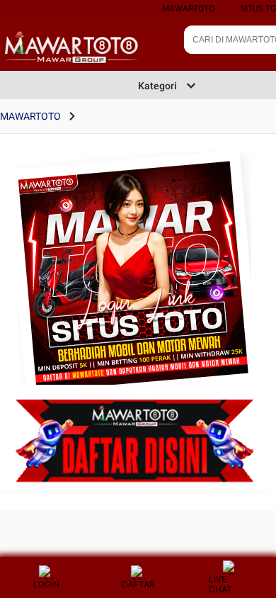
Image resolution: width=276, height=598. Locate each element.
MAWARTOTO (188, 8)
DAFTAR (138, 584)
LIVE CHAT (220, 584)
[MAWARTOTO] (135, 290)
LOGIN (46, 584)
